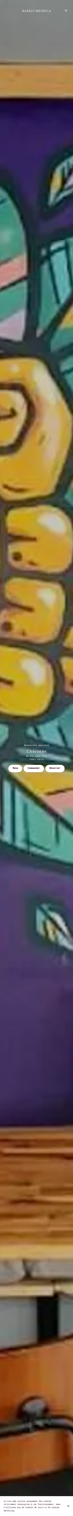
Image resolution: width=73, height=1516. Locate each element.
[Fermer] (68, 1506)
